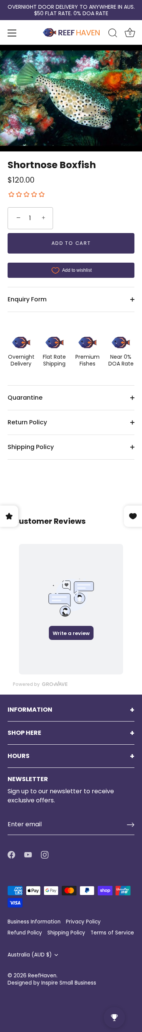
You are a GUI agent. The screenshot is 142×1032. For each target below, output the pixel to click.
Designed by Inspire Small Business (52, 982)
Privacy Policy (83, 921)
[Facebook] (11, 854)
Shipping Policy (31, 447)
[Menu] (12, 33)
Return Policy (27, 422)
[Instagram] (44, 854)
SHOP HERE (24, 733)
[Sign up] (130, 825)
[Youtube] (28, 854)
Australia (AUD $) (30, 955)
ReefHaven (42, 975)
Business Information (34, 921)
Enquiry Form (27, 299)
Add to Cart (71, 243)
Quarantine (25, 397)
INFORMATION (30, 710)
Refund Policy (25, 932)
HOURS (19, 756)
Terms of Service (112, 932)
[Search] (113, 34)
